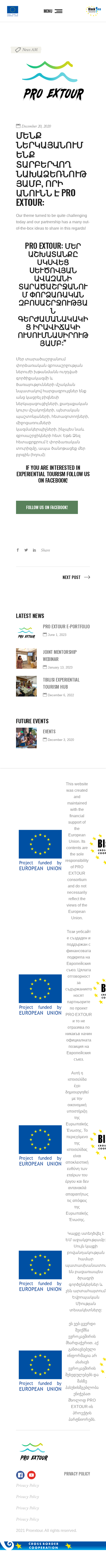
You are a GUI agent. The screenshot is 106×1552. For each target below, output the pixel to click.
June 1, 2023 (57, 635)
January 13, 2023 (60, 667)
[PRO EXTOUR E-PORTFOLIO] (26, 633)
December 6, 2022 (61, 695)
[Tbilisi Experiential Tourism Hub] (26, 686)
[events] (26, 738)
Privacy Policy (77, 1474)
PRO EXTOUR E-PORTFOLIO (66, 626)
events (49, 731)
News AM (29, 50)
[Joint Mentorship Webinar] (26, 658)
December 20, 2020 (36, 126)
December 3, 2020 (61, 740)
